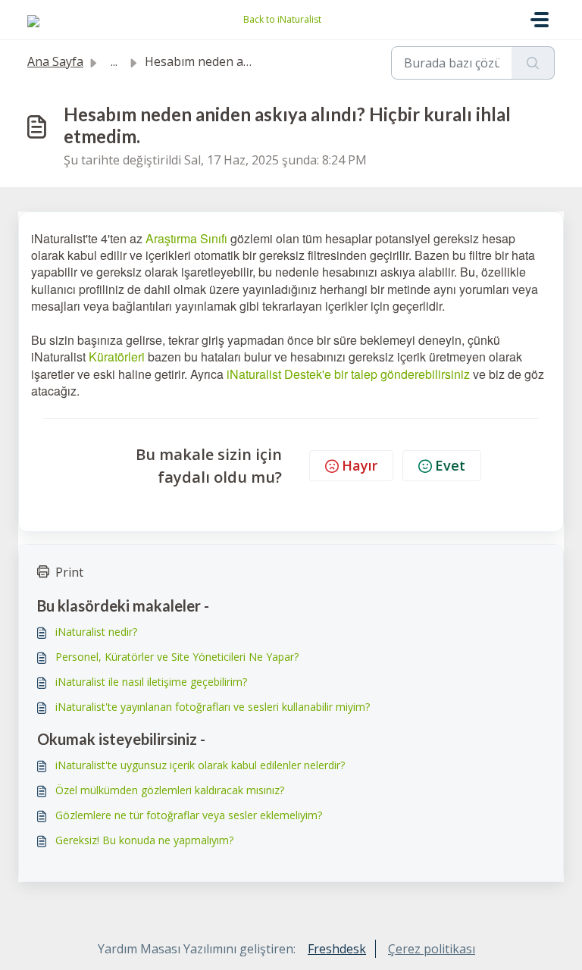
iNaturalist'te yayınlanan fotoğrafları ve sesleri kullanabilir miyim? (212, 706)
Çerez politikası (431, 948)
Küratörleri (117, 356)
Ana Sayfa (55, 61)
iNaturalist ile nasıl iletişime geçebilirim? (151, 681)
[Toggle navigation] (539, 19)
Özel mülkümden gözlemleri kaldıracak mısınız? (169, 790)
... (114, 61)
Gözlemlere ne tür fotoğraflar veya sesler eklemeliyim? (188, 815)
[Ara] (533, 63)
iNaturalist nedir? (96, 631)
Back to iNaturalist (282, 19)
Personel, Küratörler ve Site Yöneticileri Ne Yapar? (177, 656)
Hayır (359, 465)
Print (69, 572)
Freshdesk (337, 948)
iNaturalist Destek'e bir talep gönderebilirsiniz (348, 374)
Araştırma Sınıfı (186, 238)
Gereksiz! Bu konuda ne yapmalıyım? (144, 840)
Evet (450, 465)
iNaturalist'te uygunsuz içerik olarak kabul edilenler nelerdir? (200, 765)
